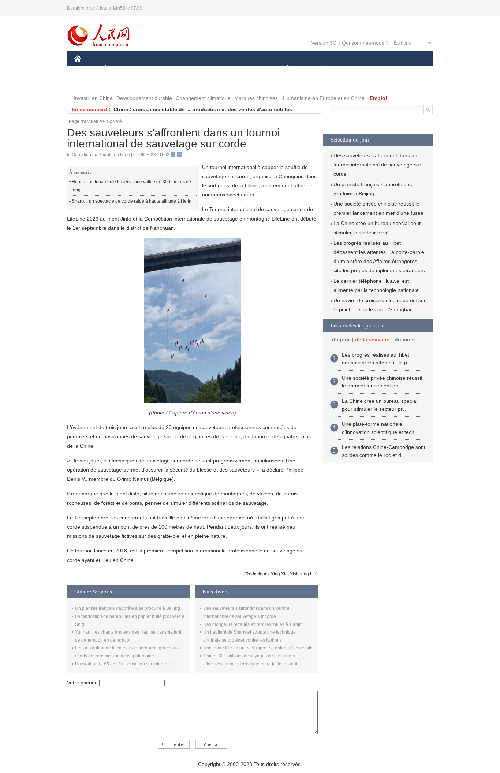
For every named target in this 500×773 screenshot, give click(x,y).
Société (114, 121)
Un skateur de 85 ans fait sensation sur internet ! (123, 664)
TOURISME (378, 69)
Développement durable (144, 98)
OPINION (90, 83)
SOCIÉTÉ (284, 69)
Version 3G (324, 43)
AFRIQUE (185, 69)
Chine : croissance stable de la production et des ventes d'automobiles (202, 109)
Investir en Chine (93, 98)
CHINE (87, 69)
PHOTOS (121, 83)
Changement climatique (203, 98)
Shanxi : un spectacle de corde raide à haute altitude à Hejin (131, 201)
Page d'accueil (83, 121)
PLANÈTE (317, 69)
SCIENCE (217, 69)
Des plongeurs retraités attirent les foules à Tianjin (253, 624)
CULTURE (251, 69)
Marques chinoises (256, 98)
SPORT (347, 69)
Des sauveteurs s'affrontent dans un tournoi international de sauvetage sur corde (377, 165)
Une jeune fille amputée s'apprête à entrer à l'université (258, 647)
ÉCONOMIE (119, 69)
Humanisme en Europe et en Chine (324, 98)
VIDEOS (152, 83)
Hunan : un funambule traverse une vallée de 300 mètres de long (131, 185)
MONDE (153, 69)
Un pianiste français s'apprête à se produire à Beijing (127, 608)
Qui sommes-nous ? (365, 43)
